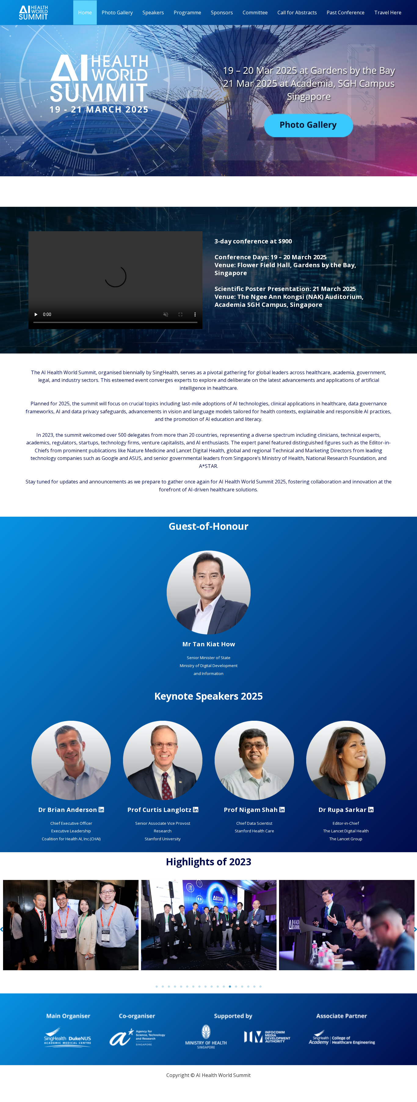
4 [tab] (175, 987)
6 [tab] (187, 987)
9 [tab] (205, 987)
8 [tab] (199, 987)
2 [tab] (163, 987)
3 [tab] (169, 987)
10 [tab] (212, 987)
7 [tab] (193, 987)
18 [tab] (260, 987)
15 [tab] (242, 987)
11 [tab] (218, 987)
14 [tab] (236, 987)
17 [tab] (254, 987)
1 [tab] (157, 987)
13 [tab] (230, 987)
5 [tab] (181, 987)
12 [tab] (224, 987)
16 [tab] (248, 987)
